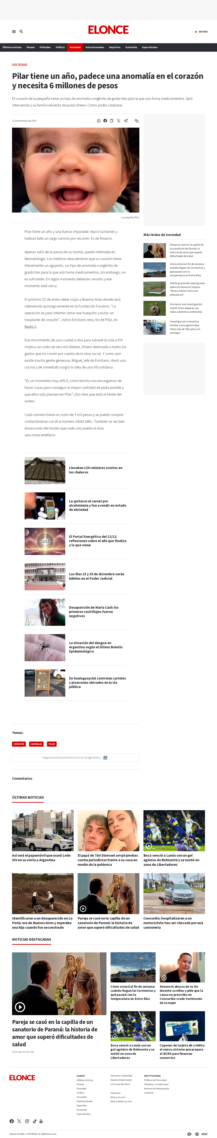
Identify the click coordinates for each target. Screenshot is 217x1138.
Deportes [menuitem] (114, 47)
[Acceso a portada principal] (108, 29)
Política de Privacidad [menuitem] (155, 1080)
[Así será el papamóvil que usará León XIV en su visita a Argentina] (43, 830)
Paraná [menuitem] (31, 47)
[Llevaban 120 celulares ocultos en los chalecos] (45, 470)
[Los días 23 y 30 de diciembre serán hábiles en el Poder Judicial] (45, 576)
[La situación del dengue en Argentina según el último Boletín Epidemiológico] (45, 647)
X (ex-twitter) (19, 1121)
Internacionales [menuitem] (95, 47)
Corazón (19, 744)
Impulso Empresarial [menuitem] (121, 1080)
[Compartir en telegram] (126, 121)
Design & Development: (204, 1134)
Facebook (12, 1121)
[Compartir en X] (118, 121)
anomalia (36, 744)
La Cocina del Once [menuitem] (120, 1084)
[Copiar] (111, 121)
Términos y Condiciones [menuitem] (156, 1084)
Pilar (52, 744)
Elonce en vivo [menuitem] (118, 1097)
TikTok (35, 1121)
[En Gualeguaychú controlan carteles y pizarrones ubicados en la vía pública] (45, 683)
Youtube (41, 1121)
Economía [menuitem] (131, 47)
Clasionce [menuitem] (116, 1093)
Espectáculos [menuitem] (149, 47)
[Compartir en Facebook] (105, 121)
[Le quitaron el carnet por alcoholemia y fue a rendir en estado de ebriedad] (45, 506)
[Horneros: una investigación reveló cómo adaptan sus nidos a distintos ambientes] (154, 308)
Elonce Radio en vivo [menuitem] (121, 1101)
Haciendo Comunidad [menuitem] (121, 1076)
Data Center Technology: (196, 1134)
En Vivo (203, 32)
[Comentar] (134, 121)
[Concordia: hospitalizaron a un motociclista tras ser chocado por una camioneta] (174, 893)
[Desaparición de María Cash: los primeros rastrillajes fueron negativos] (45, 612)
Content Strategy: (189, 1134)
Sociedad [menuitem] (75, 47)
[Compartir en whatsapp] (99, 121)
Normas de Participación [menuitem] (156, 1088)
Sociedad (19, 64)
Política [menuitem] (60, 47)
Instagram (27, 1121)
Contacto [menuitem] (149, 1093)
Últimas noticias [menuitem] (12, 47)
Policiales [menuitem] (45, 47)
